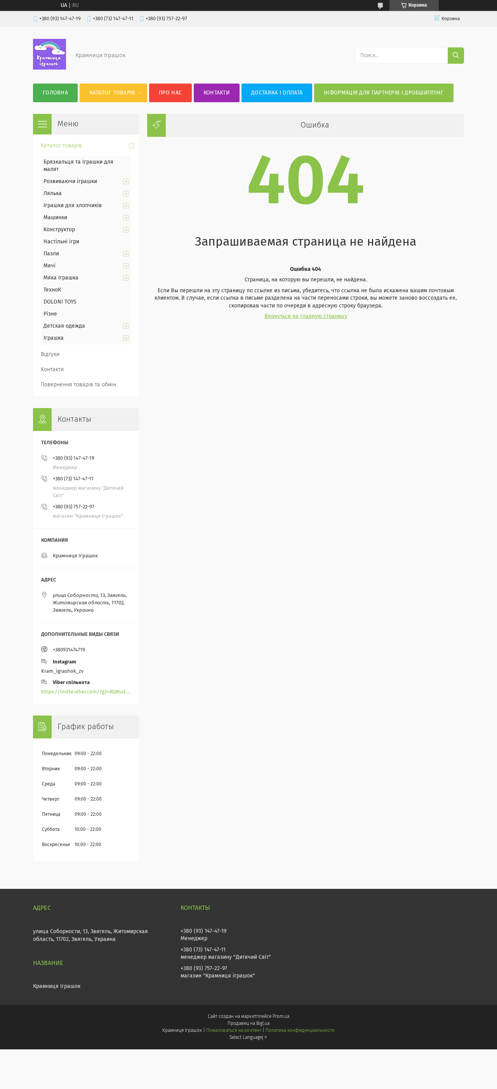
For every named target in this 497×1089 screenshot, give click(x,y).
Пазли (51, 254)
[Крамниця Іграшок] (49, 68)
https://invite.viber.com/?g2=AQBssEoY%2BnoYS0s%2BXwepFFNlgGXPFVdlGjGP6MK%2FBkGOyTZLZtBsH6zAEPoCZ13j (86, 692)
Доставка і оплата (276, 93)
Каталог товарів (112, 93)
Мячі (49, 266)
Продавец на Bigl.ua (248, 1023)
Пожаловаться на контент (233, 1030)
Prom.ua (281, 1016)
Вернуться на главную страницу (305, 316)
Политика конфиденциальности (300, 1030)
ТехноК (52, 290)
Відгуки (50, 354)
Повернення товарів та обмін (78, 384)
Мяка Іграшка (60, 278)
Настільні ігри (61, 241)
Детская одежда (64, 326)
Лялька (52, 193)
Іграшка (53, 338)
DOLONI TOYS (59, 302)
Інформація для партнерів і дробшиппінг (383, 93)
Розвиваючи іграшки (70, 181)
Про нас (170, 93)
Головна (55, 93)
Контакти (216, 93)
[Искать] (456, 55)
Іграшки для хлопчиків (72, 205)
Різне (50, 314)
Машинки (55, 217)
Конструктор (59, 229)
